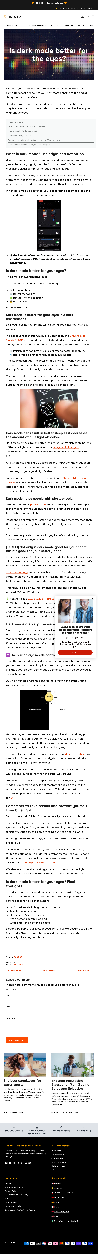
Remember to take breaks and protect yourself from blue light (34, 140)
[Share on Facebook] (18, 957)
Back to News (49, 970)
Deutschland (60, 1197)
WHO (14, 797)
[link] (75, 611)
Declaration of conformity (16, 1195)
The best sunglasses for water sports (22, 1082)
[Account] (82, 16)
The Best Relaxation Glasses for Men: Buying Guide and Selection (70, 1085)
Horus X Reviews (59, 1162)
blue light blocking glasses (39, 862)
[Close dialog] (92, 598)
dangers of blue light (66, 447)
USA (56, 1216)
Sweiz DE (69, 1193)
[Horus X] (13, 16)
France (57, 1183)
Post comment (17, 1040)
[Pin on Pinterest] (21, 957)
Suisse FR (58, 1193)
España (57, 1202)
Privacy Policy (11, 1191)
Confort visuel (18, 964)
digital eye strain (75, 754)
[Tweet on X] (15, 957)
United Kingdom (61, 1211)
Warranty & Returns (14, 1187)
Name (8, 995)
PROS (76, 8)
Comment (10, 1018)
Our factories (57, 1158)
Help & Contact (58, 1166)
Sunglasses (69, 25)
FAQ (53, 1170)
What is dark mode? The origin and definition (26, 126)
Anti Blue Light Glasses (37, 25)
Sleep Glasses (55, 25)
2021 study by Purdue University (47, 598)
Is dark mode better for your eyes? (22, 131)
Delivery (8, 1183)
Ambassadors (68, 8)
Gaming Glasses (11, 25)
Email (8, 1006)
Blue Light (56, 1151)
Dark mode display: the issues (20, 135)
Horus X (13, 1243)
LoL (23, 25)
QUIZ (91, 25)
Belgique (58, 1188)
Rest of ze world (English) (66, 1221)
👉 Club (58, 8)
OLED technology (17, 572)
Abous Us (81, 25)
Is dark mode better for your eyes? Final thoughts (29, 145)
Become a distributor (15, 1206)
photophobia (38, 504)
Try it (75, 652)
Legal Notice (11, 1202)
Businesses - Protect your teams (20, 1210)
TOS (7, 1198)
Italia (56, 1207)
